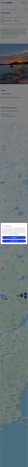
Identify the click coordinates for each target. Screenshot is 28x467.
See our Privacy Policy (14, 233)
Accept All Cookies (14, 241)
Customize (14, 237)
